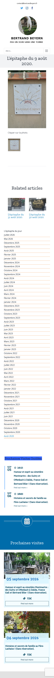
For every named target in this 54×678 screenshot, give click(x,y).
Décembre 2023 (11, 305)
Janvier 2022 (10, 388)
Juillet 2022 (9, 365)
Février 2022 (10, 384)
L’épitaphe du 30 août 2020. (37, 216)
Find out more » (20, 487)
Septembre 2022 (12, 357)
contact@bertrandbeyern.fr (27, 3)
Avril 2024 (9, 290)
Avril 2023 (9, 337)
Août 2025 (9, 250)
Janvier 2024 (10, 302)
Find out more (27, 603)
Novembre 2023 (12, 309)
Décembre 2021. (12, 392)
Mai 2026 (8, 238)
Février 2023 (10, 345)
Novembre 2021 (12, 396)
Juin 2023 (8, 329)
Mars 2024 (9, 294)
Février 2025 (10, 254)
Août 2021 (9, 408)
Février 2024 (10, 298)
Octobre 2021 (10, 400)
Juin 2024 (8, 286)
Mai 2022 (8, 373)
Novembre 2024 (12, 266)
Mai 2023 (8, 333)
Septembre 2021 (12, 404)
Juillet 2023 (9, 325)
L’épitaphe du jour (13, 231)
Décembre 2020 (11, 420)
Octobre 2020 (10, 428)
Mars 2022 (9, 380)
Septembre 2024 (12, 274)
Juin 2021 (8, 416)
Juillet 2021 (9, 412)
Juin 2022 (8, 369)
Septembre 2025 (12, 246)
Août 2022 (9, 361)
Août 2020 (9, 436)
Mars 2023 (9, 341)
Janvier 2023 (10, 349)
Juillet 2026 (9, 234)
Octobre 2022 (10, 353)
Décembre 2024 (11, 262)
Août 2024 (9, 278)
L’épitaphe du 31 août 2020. (16, 216)
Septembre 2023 (12, 317)
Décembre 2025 (11, 242)
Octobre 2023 (10, 313)
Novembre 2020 (12, 424)
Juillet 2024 (9, 282)
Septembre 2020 (12, 432)
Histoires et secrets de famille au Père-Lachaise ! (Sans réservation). (24, 647)
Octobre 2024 (10, 270)
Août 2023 (9, 321)
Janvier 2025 (10, 258)
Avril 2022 (9, 376)
